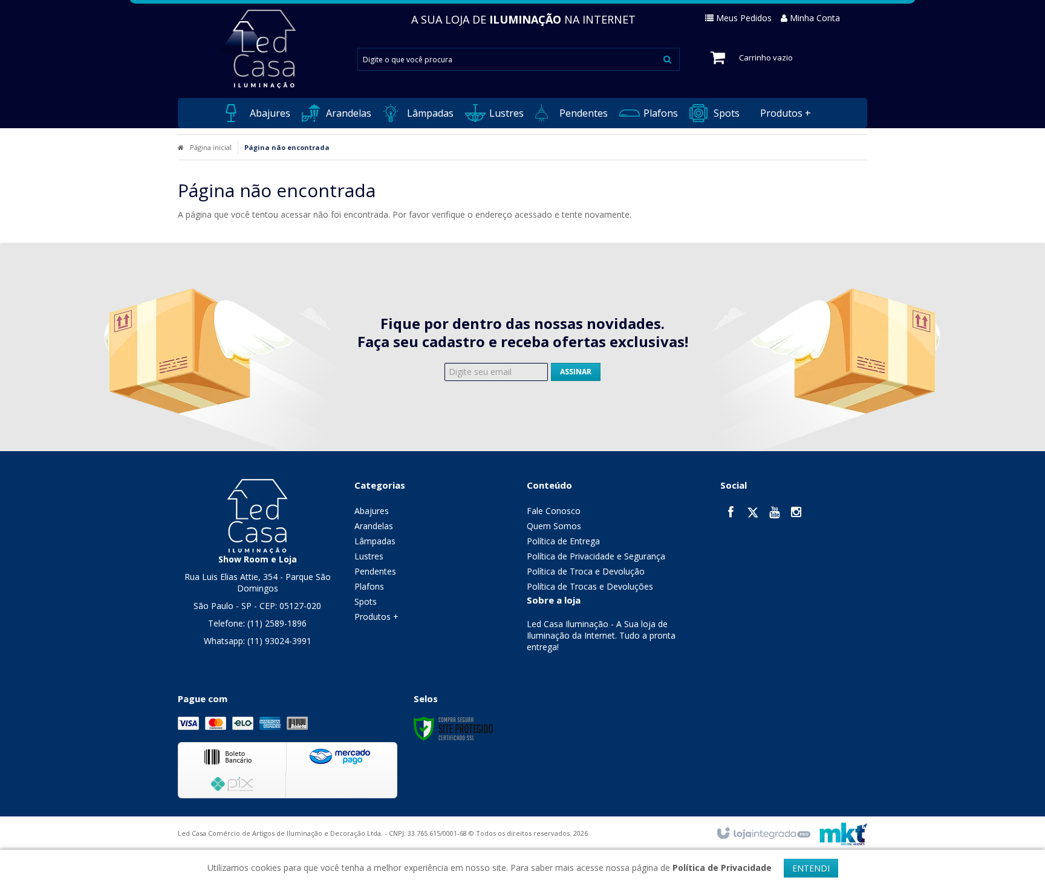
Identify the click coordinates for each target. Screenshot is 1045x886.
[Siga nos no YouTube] (775, 513)
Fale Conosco (554, 510)
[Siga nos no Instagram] (796, 513)
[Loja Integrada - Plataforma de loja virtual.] (763, 833)
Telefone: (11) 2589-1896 (257, 623)
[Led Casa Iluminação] (257, 49)
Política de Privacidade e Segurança (596, 556)
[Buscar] (667, 59)
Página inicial (211, 147)
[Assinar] (576, 372)
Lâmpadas (375, 541)
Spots (365, 601)
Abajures (371, 510)
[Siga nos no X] (753, 513)
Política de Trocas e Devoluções (590, 586)
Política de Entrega (563, 541)
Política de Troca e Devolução (586, 571)
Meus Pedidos (744, 18)
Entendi (811, 868)
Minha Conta (815, 18)
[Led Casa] (257, 515)
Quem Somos (554, 526)
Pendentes (375, 571)
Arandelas (373, 526)
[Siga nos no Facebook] (731, 513)
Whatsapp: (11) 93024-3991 (257, 641)
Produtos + (376, 616)
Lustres (368, 556)
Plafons (369, 586)
